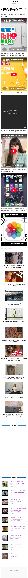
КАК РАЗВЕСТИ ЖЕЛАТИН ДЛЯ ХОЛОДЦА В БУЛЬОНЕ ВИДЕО (17, 527)
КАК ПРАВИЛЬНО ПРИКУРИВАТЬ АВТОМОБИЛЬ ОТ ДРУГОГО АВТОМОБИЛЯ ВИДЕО (18, 510)
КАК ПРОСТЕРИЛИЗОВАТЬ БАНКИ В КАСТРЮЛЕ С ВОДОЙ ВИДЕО (17, 483)
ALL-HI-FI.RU (14, 1)
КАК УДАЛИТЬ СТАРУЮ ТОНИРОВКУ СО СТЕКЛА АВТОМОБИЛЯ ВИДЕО (16, 519)
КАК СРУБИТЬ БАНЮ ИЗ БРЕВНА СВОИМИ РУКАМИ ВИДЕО (16, 546)
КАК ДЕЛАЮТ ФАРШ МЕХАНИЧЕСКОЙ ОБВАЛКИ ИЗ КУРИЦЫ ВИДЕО (17, 555)
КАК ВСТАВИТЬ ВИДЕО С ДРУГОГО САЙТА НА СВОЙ (16, 500)
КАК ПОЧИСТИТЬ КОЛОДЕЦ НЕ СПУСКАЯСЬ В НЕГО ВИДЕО (17, 491)
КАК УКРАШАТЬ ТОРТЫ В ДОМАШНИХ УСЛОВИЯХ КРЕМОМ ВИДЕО (16, 537)
